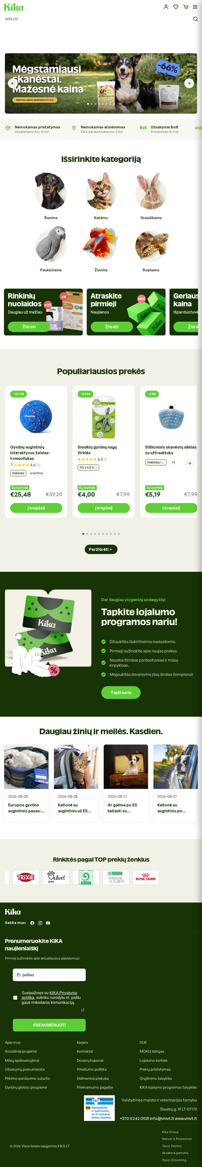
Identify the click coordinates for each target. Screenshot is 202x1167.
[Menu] (195, 7)
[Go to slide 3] (95, 104)
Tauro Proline (172, 1146)
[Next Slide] (189, 83)
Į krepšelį (36, 507)
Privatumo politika (92, 1069)
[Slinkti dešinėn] (190, 463)
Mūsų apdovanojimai (22, 1060)
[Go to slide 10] (119, 534)
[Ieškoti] (196, 19)
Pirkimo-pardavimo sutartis (27, 1078)
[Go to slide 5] (103, 104)
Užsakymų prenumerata (25, 1069)
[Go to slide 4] (99, 104)
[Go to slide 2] (92, 104)
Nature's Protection (177, 1139)
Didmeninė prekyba (93, 1078)
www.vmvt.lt (186, 1118)
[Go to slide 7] (110, 104)
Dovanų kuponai (90, 1060)
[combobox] (101, 19)
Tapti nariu (121, 692)
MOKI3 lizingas (152, 1051)
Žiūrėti (29, 326)
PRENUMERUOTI (49, 1025)
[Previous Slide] (13, 83)
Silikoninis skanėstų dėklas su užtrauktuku (171, 450)
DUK (143, 1042)
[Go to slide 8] (114, 104)
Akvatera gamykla (175, 1153)
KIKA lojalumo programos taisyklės (168, 1087)
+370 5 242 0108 (134, 1118)
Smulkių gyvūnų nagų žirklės (97, 450)
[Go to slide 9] (115, 534)
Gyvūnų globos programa (26, 1087)
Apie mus (12, 1042)
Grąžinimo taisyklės (156, 1078)
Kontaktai (85, 1051)
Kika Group (170, 1132)
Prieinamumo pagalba (95, 1087)
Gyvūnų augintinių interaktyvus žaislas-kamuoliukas (30, 453)
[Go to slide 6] (106, 104)
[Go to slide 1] (88, 104)
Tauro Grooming (174, 1160)
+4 (173, 462)
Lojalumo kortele (153, 1060)
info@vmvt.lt (162, 1118)
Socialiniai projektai (21, 1051)
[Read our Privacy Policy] (83, 1010)
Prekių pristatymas (155, 1069)
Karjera (82, 1042)
